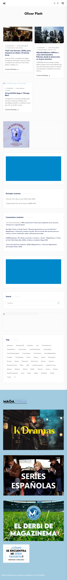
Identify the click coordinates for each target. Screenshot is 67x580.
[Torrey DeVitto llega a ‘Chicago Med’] (14, 83)
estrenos (51, 361)
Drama (17, 361)
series (29, 373)
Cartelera (30, 345)
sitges (36, 373)
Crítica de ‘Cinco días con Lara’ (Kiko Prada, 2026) (20, 199)
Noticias (40, 369)
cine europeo (26, 353)
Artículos (50, 49)
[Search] (59, 301)
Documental (51, 357)
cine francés (37, 353)
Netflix (32, 369)
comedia (9, 357)
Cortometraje (19, 357)
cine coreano (22, 349)
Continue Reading (10, 69)
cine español (47, 349)
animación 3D (20, 345)
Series (8, 90)
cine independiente (50, 353)
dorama (9, 361)
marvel (25, 369)
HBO (28, 365)
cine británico (11, 349)
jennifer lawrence (37, 365)
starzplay (44, 373)
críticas (36, 357)
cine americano (46, 345)
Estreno (43, 361)
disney (43, 357)
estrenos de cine (12, 365)
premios (55, 369)
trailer (9, 377)
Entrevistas (34, 361)
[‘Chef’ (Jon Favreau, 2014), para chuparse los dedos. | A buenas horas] (17, 41)
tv (15, 377)
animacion (10, 345)
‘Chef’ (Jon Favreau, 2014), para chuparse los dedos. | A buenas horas (18, 53)
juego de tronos (51, 365)
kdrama (9, 369)
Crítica (28, 357)
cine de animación (35, 349)
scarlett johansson (12, 373)
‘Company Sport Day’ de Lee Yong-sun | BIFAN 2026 (21, 203)
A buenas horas (11, 47)
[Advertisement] (34, 168)
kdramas (17, 369)
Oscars (48, 369)
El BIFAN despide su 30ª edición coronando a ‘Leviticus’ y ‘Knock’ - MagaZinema (30, 238)
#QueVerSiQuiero (43, 49)
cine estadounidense (13, 353)
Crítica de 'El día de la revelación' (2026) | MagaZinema (23, 244)
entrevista (25, 361)
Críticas (21, 47)
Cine (17, 47)
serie (22, 373)
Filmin (21, 365)
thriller (52, 373)
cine (37, 345)
